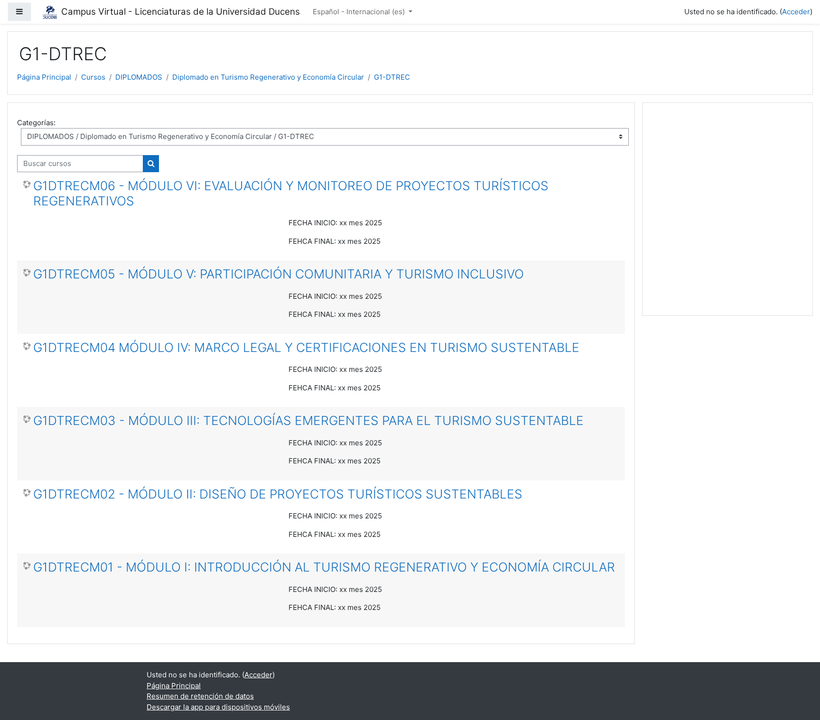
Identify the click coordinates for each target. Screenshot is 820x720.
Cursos (93, 77)
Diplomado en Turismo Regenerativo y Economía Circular (268, 77)
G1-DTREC (392, 77)
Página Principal (44, 77)
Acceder (796, 11)
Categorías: (36, 122)
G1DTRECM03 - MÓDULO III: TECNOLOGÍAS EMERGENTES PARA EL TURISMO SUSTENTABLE (308, 420)
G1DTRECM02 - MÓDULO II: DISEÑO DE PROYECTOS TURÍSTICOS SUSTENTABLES (277, 494)
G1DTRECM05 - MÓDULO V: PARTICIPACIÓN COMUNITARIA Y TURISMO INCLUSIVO (278, 274)
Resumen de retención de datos (200, 696)
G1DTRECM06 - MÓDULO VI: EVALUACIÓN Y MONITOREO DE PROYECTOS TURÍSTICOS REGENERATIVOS (291, 193)
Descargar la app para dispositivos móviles (218, 706)
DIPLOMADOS (138, 77)
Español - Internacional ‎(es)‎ (360, 11)
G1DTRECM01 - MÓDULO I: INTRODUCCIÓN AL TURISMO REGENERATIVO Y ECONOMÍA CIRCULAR (324, 567)
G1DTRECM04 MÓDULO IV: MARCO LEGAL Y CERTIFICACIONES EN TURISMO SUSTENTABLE (306, 347)
